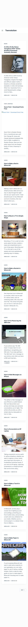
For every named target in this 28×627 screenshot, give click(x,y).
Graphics (10, 103)
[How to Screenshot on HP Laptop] (14, 442)
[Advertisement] (14, 14)
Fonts (5, 103)
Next (22, 590)
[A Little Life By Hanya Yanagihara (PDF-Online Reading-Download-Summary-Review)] (14, 64)
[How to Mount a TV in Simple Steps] (14, 229)
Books (5, 43)
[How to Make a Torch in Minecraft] (14, 497)
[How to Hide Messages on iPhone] (14, 388)
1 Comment (7, 363)
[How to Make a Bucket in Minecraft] (14, 282)
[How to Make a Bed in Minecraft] (14, 177)
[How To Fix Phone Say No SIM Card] (14, 334)
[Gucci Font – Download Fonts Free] (14, 120)
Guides (6, 160)
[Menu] (3, 30)
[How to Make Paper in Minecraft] (14, 551)
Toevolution (11, 30)
